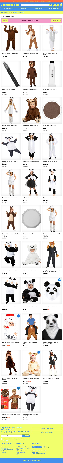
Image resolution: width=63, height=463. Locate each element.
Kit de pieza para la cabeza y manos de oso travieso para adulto (51, 270)
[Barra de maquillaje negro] (11, 74)
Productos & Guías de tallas (7, 449)
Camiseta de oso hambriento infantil (11, 414)
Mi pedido (3, 446)
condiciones (21, 439)
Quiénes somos (19, 454)
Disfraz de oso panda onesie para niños (51, 198)
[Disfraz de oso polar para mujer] (11, 182)
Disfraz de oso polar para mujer (9, 197)
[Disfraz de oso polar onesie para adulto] (52, 146)
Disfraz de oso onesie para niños (30, 53)
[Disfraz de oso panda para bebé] (31, 290)
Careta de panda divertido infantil (51, 306)
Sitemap (18, 453)
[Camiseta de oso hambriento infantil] (11, 399)
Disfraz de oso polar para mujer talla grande (51, 234)
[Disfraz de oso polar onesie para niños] (52, 38)
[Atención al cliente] (57, 5)
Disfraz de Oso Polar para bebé (30, 270)
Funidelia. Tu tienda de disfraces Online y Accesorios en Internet (10, 5)
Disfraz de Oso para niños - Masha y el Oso (10, 234)
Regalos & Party (54, 8)
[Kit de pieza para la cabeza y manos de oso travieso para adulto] (52, 254)
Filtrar (5, 20)
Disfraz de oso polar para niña (9, 125)
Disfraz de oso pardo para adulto (10, 53)
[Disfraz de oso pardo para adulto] (11, 38)
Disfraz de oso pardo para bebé (30, 125)
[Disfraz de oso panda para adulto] (11, 254)
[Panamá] (33, 447)
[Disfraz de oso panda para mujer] (52, 363)
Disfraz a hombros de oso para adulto (30, 343)
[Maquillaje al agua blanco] (31, 218)
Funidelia (3, 12)
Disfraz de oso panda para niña (30, 197)
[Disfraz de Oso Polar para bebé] (31, 254)
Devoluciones (4, 450)
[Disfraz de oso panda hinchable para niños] (11, 146)
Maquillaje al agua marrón (49, 125)
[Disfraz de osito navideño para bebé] (11, 326)
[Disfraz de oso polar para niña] (11, 110)
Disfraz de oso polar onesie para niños (51, 54)
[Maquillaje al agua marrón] (52, 110)
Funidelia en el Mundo (21, 446)
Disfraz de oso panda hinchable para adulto (30, 415)
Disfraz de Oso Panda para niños (10, 306)
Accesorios (38, 8)
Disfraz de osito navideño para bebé (10, 342)
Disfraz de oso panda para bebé (30, 306)
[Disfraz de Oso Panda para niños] (11, 290)
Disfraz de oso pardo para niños (30, 89)
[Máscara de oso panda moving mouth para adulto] (52, 326)
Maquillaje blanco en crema (49, 89)
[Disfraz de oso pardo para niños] (31, 74)
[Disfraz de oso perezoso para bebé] (31, 363)
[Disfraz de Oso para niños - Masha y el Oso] (11, 218)
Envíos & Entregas (5, 448)
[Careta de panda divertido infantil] (52, 290)
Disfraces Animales (13, 12)
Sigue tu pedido (48, 432)
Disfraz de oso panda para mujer (51, 378)
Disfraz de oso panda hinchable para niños (9, 162)
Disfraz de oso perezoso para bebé (31, 378)
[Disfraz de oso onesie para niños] (31, 38)
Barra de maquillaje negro (8, 89)
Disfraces (23, 8)
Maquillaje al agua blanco (29, 233)
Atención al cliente (48, 428)
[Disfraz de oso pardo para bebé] (31, 110)
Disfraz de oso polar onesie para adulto (51, 162)
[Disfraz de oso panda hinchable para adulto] (31, 399)
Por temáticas (8, 8)
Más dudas (3, 452)
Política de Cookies (20, 452)
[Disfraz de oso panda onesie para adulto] (31, 146)
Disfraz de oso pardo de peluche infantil (10, 379)
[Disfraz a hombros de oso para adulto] (31, 326)
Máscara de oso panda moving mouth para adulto (50, 343)
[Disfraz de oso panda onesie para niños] (52, 182)
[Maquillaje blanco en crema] (52, 74)
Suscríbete (25, 435)
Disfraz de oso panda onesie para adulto (31, 162)
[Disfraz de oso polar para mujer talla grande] (52, 218)
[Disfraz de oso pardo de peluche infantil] (11, 363)
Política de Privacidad (21, 450)
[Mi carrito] (60, 5)
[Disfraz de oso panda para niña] (31, 182)
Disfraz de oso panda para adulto (10, 270)
